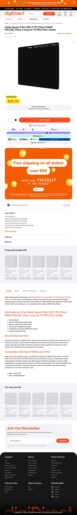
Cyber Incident (9, 477)
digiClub (30, 475)
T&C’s (33, 445)
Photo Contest (9, 486)
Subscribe (62, 440)
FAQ (6, 460)
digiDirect (19, 512)
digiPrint (53, 460)
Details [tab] (9, 291)
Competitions (8, 489)
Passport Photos (56, 470)
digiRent (53, 477)
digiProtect (54, 465)
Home (6, 23)
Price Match (8, 472)
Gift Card (54, 475)
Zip (29, 486)
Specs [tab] (17, 291)
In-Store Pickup (32, 467)
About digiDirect (32, 460)
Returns (8, 242)
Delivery (8, 237)
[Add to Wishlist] (74, 42)
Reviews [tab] (43, 291)
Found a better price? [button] (38, 106)
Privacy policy (46, 512)
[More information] (47, 125)
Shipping (7, 463)
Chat (64, 205)
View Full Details (10, 231)
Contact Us (8, 470)
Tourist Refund (32, 472)
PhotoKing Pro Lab (56, 463)
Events (53, 467)
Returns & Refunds (10, 465)
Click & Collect (32, 465)
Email (68, 205)
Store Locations (32, 463)
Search (49, 13)
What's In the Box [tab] (29, 291)
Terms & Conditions (10, 467)
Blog (6, 491)
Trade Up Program (56, 472)
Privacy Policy (42, 445)
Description (10, 213)
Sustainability (32, 470)
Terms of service (57, 512)
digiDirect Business (10, 475)
